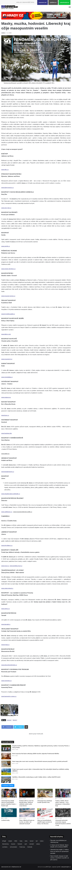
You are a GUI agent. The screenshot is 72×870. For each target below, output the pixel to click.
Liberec (42, 841)
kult (36, 841)
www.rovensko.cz (6, 680)
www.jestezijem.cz (66, 866)
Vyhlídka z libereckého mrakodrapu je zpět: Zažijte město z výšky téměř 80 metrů (36, 777)
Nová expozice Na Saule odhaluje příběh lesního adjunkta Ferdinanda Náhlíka (35, 753)
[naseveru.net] (9, 7)
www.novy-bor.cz (6, 208)
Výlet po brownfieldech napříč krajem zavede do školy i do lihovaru (44, 822)
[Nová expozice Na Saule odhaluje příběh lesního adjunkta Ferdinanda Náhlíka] (6, 756)
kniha (26, 841)
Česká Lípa (22, 847)
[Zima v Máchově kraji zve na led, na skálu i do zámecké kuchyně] (27, 812)
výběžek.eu (53, 2)
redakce (3, 33)
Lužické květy (5, 820)
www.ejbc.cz (5, 169)
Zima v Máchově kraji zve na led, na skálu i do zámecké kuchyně (26, 822)
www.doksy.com (6, 334)
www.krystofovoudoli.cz (8, 314)
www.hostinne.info (6, 433)
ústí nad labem (13, 847)
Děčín (15, 841)
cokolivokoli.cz (64, 2)
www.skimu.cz (5, 608)
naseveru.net (42, 2)
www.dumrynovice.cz (7, 187)
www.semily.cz (5, 246)
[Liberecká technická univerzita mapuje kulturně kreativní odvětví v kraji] (63, 812)
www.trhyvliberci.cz (6, 545)
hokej (21, 841)
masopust (9, 720)
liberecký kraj (5, 844)
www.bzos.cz (5, 415)
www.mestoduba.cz (7, 377)
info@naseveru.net (16, 866)
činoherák (29, 847)
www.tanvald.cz (5, 624)
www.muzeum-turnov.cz (8, 296)
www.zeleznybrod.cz (7, 588)
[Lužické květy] (9, 812)
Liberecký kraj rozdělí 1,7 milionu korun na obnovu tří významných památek (59, 851)
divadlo (10, 841)
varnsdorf (31, 844)
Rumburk (20, 844)
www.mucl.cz (5, 566)
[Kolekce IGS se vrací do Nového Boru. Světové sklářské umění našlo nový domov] (27, 793)
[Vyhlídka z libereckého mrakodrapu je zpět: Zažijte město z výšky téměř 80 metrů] (6, 779)
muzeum (13, 844)
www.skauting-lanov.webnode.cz (10, 493)
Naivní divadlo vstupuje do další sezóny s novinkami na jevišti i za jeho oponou (59, 857)
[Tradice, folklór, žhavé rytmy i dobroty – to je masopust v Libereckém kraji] (63, 793)
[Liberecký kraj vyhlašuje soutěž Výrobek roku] (45, 793)
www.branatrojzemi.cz (7, 471)
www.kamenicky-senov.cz (8, 696)
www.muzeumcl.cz (6, 359)
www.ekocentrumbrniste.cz (9, 665)
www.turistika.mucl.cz (16, 566)
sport (25, 844)
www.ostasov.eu (6, 397)
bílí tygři (4, 841)
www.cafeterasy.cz (6, 511)
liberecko (15, 720)
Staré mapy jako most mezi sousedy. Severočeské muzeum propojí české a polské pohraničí (39, 761)
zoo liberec (5, 847)
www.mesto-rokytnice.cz (8, 269)
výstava (38, 844)
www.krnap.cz (5, 644)
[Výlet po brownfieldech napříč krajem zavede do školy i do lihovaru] (45, 812)
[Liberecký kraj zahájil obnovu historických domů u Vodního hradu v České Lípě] (9, 793)
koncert (31, 841)
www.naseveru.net (6, 866)
